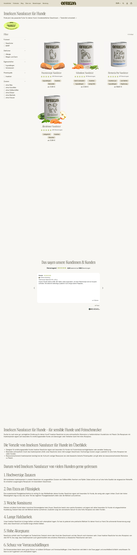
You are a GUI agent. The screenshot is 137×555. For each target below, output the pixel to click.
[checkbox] (8, 43)
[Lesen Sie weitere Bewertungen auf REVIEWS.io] (94, 309)
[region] (68, 288)
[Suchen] (123, 3)
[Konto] (127, 3)
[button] (51, 77)
